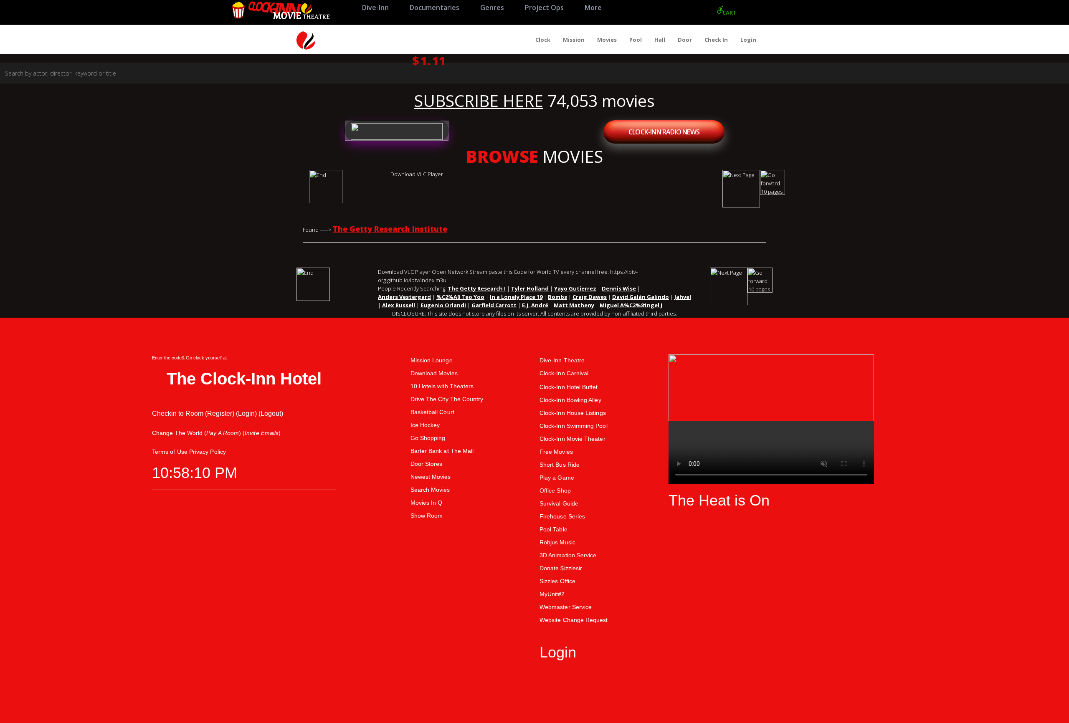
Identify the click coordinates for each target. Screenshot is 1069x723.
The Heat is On (719, 500)
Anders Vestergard (404, 297)
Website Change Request (574, 620)
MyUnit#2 (552, 594)
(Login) (246, 413)
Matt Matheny (574, 305)
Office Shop (555, 490)
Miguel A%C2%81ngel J (631, 305)
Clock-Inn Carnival (564, 373)
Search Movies (430, 489)
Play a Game (557, 477)
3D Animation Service (568, 555)
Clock (542, 39)
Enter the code (167, 357)
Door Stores (426, 463)
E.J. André (535, 305)
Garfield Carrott (494, 305)
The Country (467, 399)
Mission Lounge (431, 360)
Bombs (557, 297)
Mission (574, 39)
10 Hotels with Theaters (442, 386)
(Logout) (270, 413)
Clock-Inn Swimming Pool (574, 425)
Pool (635, 39)
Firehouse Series (562, 516)
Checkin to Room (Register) (193, 413)
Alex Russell (398, 305)
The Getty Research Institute (390, 229)
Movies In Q (426, 502)
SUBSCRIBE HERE (478, 101)
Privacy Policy (207, 451)
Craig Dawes (589, 297)
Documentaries (434, 7)
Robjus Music (557, 542)
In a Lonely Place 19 (516, 297)
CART (729, 12)
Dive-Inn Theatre (562, 360)
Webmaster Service (566, 607)
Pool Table (553, 529)
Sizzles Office (557, 581)
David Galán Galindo (640, 297)
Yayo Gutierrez (575, 288)
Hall (659, 39)
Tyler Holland (530, 288)
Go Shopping (428, 438)
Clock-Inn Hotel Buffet (569, 387)
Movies (607, 39)
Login (748, 39)
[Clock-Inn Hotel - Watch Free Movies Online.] (280, 12)
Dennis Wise (619, 288)
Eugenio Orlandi (443, 305)
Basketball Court (432, 412)
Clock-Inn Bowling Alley (570, 400)
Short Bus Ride (560, 464)
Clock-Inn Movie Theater (572, 438)
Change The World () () (216, 433)
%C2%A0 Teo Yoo (460, 297)
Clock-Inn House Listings (573, 413)
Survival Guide (559, 503)
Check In (716, 39)
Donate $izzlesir (561, 568)
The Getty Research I (477, 288)
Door (685, 39)
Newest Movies (430, 476)
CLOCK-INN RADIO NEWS (663, 132)
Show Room (426, 515)
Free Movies (556, 451)
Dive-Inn (375, 7)
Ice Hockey (425, 425)
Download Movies (434, 373)
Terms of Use (169, 451)
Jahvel (682, 297)
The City (437, 399)
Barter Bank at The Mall (442, 450)
